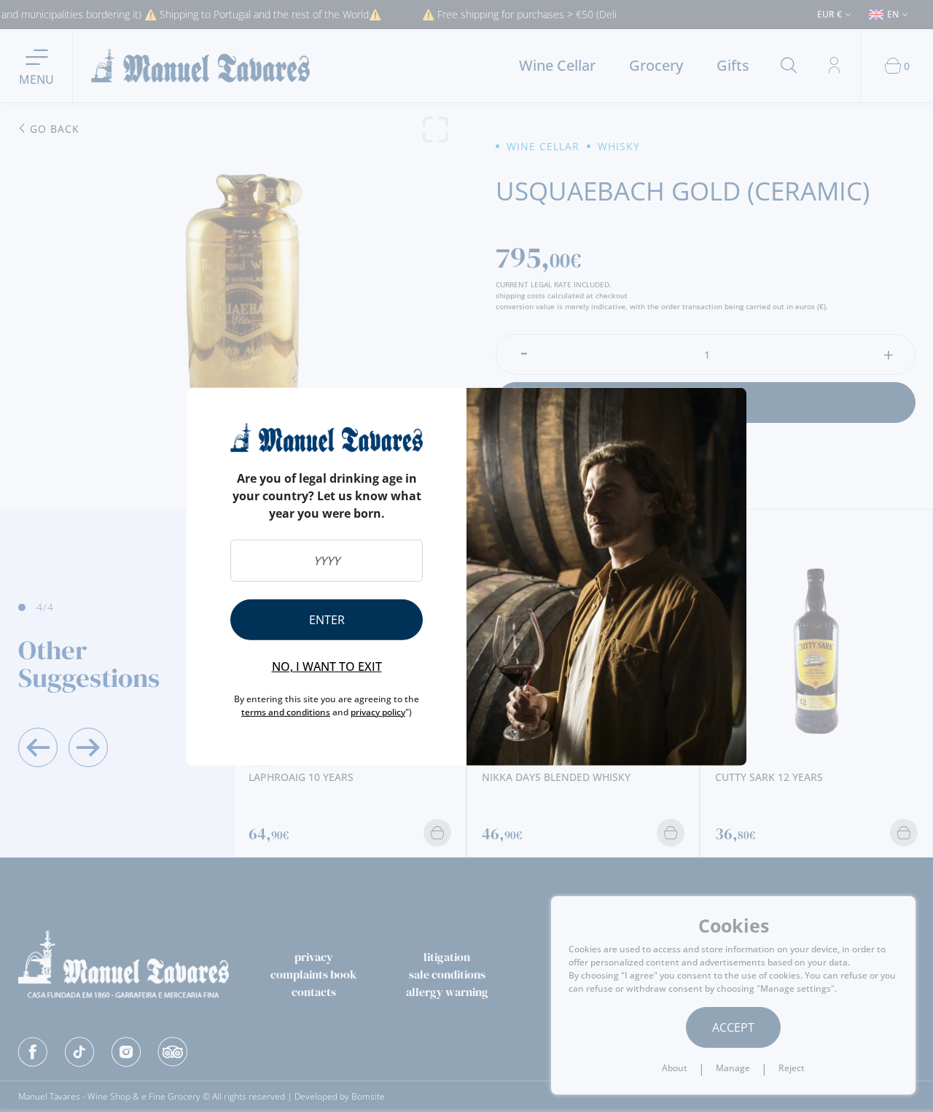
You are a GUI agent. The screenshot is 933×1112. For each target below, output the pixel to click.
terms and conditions (285, 712)
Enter (327, 620)
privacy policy (378, 712)
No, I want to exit (327, 666)
